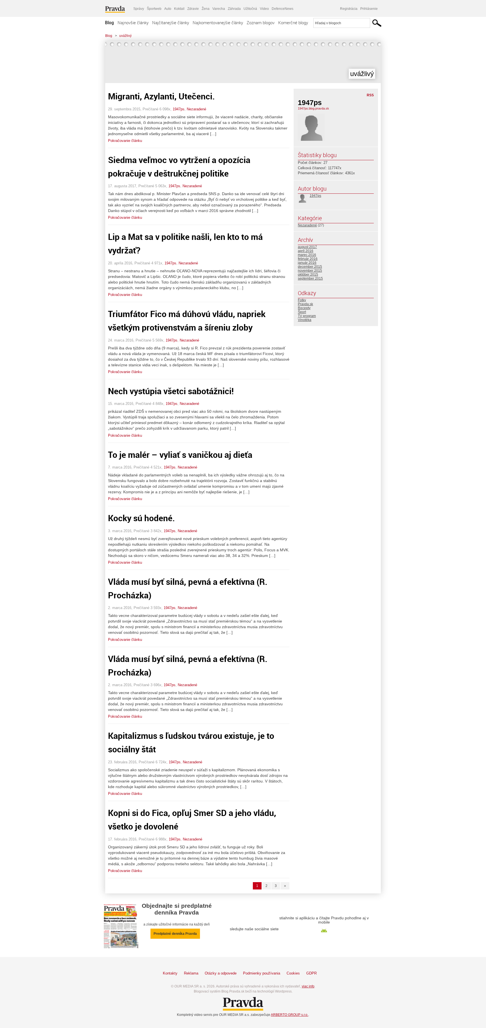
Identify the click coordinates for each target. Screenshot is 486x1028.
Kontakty (170, 973)
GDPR (311, 973)
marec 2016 (307, 255)
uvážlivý (125, 36)
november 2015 (310, 271)
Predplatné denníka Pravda (175, 934)
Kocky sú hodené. (141, 518)
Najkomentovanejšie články (218, 22)
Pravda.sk (305, 304)
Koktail (179, 9)
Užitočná (250, 9)
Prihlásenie (369, 9)
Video (264, 9)
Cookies (293, 973)
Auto (167, 9)
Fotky (302, 300)
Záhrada (234, 9)
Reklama (191, 973)
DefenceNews (282, 9)
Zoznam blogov (260, 22)
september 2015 (310, 278)
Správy (138, 9)
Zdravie (193, 9)
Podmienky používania (261, 973)
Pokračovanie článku (125, 141)
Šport (302, 312)
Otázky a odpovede (221, 973)
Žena (206, 9)
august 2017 (307, 247)
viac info (308, 986)
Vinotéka (304, 320)
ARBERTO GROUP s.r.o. (289, 1015)
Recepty (304, 308)
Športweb (154, 9)
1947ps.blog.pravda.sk (313, 108)
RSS (370, 95)
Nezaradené (196, 109)
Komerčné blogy (293, 22)
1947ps (178, 109)
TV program (307, 316)
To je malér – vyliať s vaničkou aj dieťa (180, 454)
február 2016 (308, 259)
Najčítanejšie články (170, 22)
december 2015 (310, 267)
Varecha (218, 9)
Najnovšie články (133, 22)
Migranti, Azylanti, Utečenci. (161, 96)
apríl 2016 (305, 251)
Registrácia (348, 9)
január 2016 (307, 263)
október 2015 (308, 274)
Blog (109, 22)
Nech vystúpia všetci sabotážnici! (171, 391)
